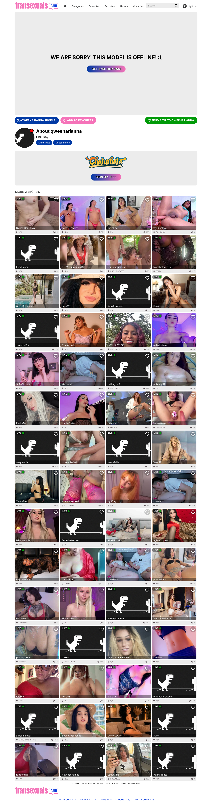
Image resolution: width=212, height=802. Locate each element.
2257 (135, 799)
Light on (192, 6)
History (124, 6)
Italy (158, 388)
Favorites (110, 6)
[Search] (176, 5)
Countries (138, 6)
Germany (23, 622)
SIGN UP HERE (106, 177)
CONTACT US (147, 799)
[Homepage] (37, 6)
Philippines (69, 662)
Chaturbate (44, 142)
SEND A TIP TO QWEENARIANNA (173, 120)
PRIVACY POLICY (88, 799)
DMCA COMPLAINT (67, 799)
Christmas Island (27, 740)
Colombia (160, 232)
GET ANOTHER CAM (106, 69)
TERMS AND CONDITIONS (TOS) (114, 799)
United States (62, 142)
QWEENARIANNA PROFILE (38, 120)
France (113, 427)
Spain (158, 271)
